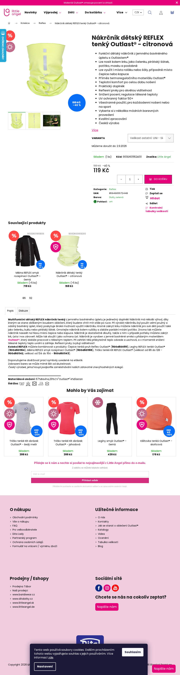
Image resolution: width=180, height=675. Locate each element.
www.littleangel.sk (23, 603)
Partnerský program (24, 538)
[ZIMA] (111, 417)
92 (30, 298)
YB (115, 588)
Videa (101, 534)
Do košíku (160, 179)
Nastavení (45, 666)
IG (107, 588)
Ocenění (103, 538)
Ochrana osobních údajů (27, 542)
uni (110, 201)
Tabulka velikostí (108, 542)
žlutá (111, 197)
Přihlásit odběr (90, 480)
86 (24, 298)
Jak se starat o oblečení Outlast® (118, 525)
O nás (101, 517)
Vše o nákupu (20, 521)
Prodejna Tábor (21, 586)
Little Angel (164, 157)
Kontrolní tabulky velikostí (157, 209)
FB (98, 588)
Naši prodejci (20, 590)
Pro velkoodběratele (24, 529)
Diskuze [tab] (23, 310)
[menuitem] (30, 12)
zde (50, 657)
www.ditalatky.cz (22, 598)
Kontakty (103, 521)
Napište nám (107, 607)
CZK (137, 12)
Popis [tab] (10, 310)
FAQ (14, 525)
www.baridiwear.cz (23, 594)
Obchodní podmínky (25, 517)
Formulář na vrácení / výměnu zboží (34, 546)
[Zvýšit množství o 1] (138, 179)
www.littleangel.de (23, 607)
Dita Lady (18, 534)
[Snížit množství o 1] (121, 179)
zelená (119, 197)
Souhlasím (133, 652)
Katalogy (103, 529)
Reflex (112, 189)
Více (95, 130)
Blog (100, 546)
